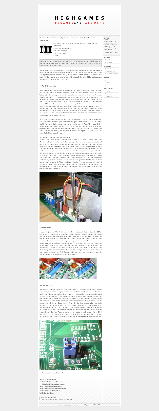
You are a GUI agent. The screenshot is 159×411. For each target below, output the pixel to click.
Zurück (55, 56)
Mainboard (97, 70)
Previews (109, 62)
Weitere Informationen (110, 52)
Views (108, 82)
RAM (41, 77)
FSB (88, 77)
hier (61, 133)
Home (108, 91)
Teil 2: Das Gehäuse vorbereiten (51, 382)
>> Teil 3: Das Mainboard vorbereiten (52, 384)
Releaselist (109, 71)
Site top (61, 405)
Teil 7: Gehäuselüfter (47, 393)
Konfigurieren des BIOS (84, 316)
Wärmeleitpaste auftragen (49, 95)
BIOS (100, 312)
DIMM (99, 232)
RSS (114, 71)
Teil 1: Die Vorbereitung (48, 380)
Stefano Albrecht (50, 397)
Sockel (42, 97)
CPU (81, 75)
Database (109, 60)
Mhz (74, 305)
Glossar (109, 85)
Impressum (110, 96)
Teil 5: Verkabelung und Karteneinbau (53, 388)
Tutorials (109, 80)
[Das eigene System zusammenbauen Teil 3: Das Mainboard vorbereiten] (71, 221)
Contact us (75, 405)
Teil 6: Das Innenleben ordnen (50, 391)
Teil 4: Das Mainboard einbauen (50, 386)
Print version (67, 405)
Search (109, 93)
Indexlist (109, 68)
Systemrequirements (112, 73)
